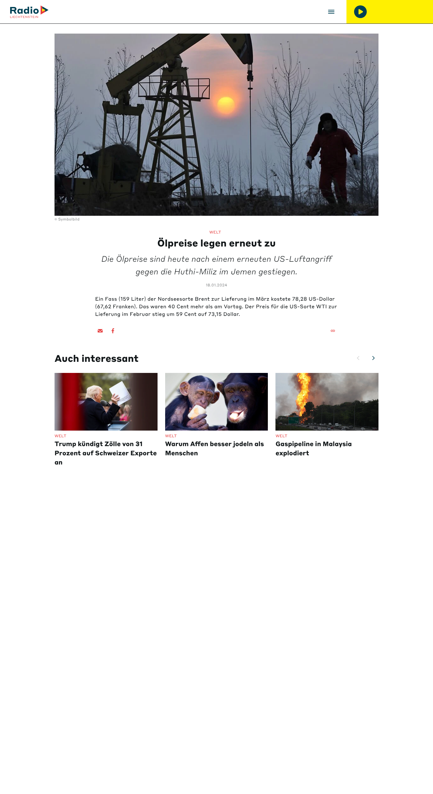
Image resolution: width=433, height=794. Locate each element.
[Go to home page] (29, 11)
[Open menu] (331, 12)
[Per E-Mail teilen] (100, 331)
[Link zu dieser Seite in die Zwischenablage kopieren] (333, 331)
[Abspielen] (360, 11)
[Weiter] (373, 358)
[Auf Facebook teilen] (113, 331)
